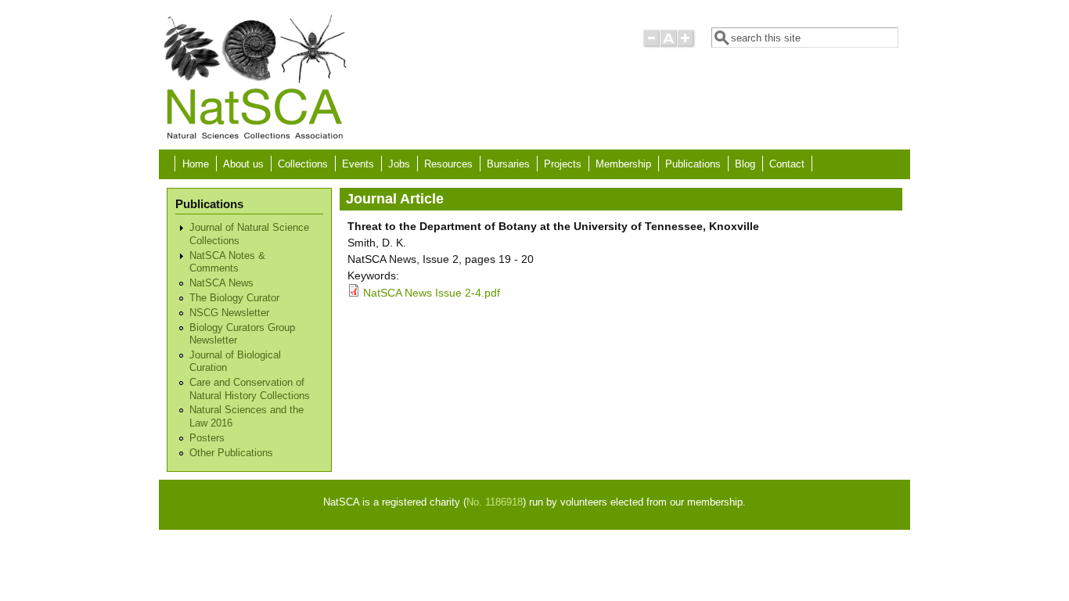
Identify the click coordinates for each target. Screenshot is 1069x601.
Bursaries (508, 164)
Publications (693, 164)
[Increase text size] (687, 45)
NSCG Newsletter (229, 313)
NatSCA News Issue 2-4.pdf (431, 292)
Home (195, 164)
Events (358, 164)
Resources (448, 164)
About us (243, 164)
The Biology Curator (234, 298)
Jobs (399, 164)
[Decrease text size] (651, 45)
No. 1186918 (494, 502)
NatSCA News (221, 283)
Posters (207, 438)
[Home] (254, 137)
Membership (623, 164)
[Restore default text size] (668, 45)
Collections (303, 164)
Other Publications (231, 453)
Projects (562, 164)
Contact (786, 164)
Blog (745, 164)
